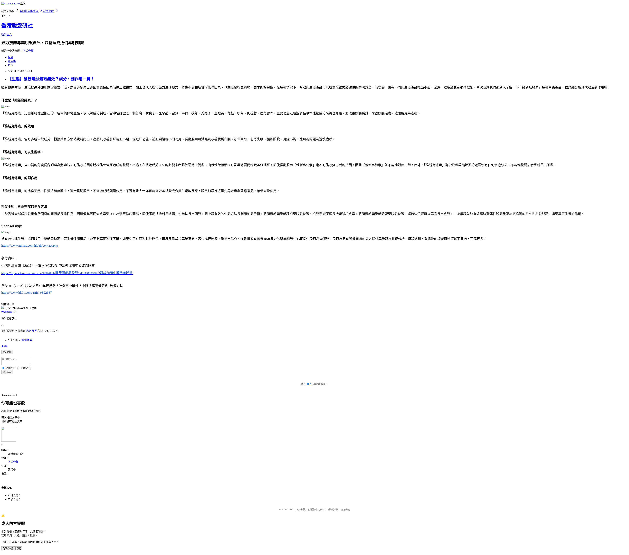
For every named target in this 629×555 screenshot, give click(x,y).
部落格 (12, 61)
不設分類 (28, 50)
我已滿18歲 (8, 548)
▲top (4, 345)
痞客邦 (30, 330)
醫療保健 (27, 340)
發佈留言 (7, 372)
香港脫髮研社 (17, 25)
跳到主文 (6, 34)
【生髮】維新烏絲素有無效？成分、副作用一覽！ (51, 79)
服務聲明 (345, 509)
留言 (37, 330)
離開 (19, 548)
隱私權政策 (333, 509)
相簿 (10, 57)
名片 (10, 65)
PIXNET (290, 509)
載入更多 (7, 352)
